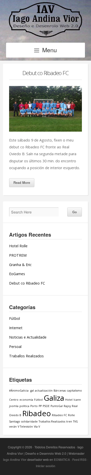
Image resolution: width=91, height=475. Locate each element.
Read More (21, 182)
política (24, 406)
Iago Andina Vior (15, 459)
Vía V (37, 426)
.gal (32, 390)
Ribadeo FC (59, 415)
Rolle (71, 415)
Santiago (14, 421)
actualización (44, 390)
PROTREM (18, 255)
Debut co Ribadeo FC (45, 73)
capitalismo (74, 390)
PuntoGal (57, 406)
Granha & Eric (20, 264)
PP (40, 406)
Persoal (15, 346)
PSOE (46, 406)
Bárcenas (60, 390)
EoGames (17, 273)
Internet (15, 327)
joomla (13, 406)
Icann (77, 399)
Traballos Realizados (26, 356)
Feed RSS (79, 459)
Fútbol (14, 318)
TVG (75, 421)
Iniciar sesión (45, 466)
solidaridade (29, 421)
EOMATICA (62, 459)
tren (69, 421)
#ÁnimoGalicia (19, 390)
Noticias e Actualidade (28, 337)
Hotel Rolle (18, 245)
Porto (34, 406)
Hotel (69, 399)
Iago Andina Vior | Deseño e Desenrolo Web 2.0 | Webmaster (45, 20)
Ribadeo (36, 413)
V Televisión (25, 426)
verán (13, 426)
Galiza (54, 398)
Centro (13, 399)
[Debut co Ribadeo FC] (45, 109)
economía (26, 399)
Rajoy (67, 406)
